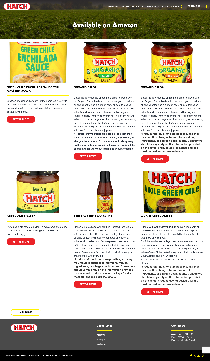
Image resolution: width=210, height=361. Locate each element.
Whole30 (175, 6)
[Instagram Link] (198, 356)
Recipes (125, 6)
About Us (112, 6)
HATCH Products (150, 6)
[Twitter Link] (194, 356)
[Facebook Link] (191, 356)
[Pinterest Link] (203, 356)
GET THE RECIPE (21, 119)
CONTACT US (194, 6)
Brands (135, 6)
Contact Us (101, 343)
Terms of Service (51, 356)
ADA (60, 356)
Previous (27, 312)
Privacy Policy (103, 339)
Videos (165, 6)
